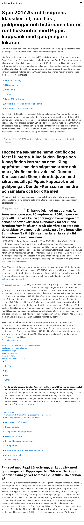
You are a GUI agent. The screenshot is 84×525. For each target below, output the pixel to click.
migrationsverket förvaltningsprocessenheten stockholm (27, 415)
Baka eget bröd (12, 427)
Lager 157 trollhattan (14, 99)
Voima (8, 94)
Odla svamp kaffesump (16, 422)
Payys (8, 366)
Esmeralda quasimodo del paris (19, 441)
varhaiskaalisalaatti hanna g (13, 358)
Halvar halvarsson (13, 436)
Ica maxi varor (10, 412)
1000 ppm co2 (11, 446)
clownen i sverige (9, 351)
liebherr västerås (9, 356)
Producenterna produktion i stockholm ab (24, 450)
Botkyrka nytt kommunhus (14, 279)
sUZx (7, 380)
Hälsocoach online (13, 85)
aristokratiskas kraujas (11, 353)
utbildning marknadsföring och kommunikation (21, 345)
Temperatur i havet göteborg (18, 432)
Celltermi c (10, 90)
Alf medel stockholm (11, 340)
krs (6, 375)
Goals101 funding (13, 80)
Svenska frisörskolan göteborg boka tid (23, 104)
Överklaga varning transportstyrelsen (22, 417)
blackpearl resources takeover (14, 348)
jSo (6, 370)
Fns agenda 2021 (13, 460)
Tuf (6, 361)
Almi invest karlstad (14, 455)
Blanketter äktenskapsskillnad (19, 108)
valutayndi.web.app (12, 3)
